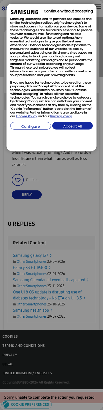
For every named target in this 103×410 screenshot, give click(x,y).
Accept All (72, 127)
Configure (30, 127)
